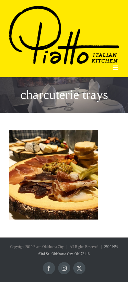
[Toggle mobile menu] (116, 68)
